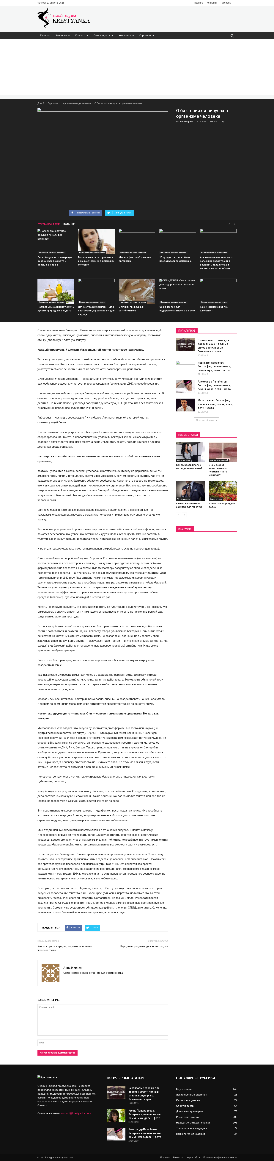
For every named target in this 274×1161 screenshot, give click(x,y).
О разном (145, 35)
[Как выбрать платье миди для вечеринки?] (190, 452)
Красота (80, 35)
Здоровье (61, 35)
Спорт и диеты (185, 1105)
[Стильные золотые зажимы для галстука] (190, 491)
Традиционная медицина (191, 1128)
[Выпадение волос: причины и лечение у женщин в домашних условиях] (96, 241)
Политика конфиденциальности (220, 1157)
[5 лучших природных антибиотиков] (137, 291)
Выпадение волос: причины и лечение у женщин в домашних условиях (96, 261)
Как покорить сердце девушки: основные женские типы (64, 948)
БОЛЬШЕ (69, 224)
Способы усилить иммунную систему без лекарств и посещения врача (54, 261)
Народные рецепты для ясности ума (144, 946)
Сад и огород (216, 499)
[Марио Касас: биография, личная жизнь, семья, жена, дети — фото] (185, 405)
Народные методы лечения (76, 103)
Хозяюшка (125, 35)
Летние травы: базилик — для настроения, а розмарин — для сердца (96, 310)
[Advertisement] (137, 67)
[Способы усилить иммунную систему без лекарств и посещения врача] (55, 241)
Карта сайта (193, 1157)
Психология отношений (190, 1133)
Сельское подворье (188, 1100)
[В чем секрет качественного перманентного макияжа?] (223, 452)
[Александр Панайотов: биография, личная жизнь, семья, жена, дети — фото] (185, 386)
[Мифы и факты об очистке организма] (137, 241)
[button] (232, 36)
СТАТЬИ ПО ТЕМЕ (48, 224)
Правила (198, 2)
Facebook (226, 2)
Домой (40, 103)
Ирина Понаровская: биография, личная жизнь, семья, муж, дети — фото (214, 366)
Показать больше (205, 420)
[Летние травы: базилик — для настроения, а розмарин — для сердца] (96, 291)
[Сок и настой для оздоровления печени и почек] (177, 291)
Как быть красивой (219, 460)
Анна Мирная (186, 122)
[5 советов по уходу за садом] (223, 491)
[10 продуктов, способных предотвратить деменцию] (177, 241)
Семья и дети (102, 35)
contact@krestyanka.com (76, 1113)
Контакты (212, 2)
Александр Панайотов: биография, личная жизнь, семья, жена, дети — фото (214, 385)
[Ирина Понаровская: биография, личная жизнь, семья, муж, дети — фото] (185, 367)
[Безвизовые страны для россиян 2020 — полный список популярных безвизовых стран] (185, 344)
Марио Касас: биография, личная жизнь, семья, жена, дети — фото (215, 404)
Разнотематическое (188, 1116)
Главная (45, 35)
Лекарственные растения (191, 1094)
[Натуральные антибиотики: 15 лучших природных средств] (55, 291)
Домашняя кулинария (189, 1111)
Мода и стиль (183, 460)
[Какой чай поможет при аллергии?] (218, 291)
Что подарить (183, 499)
